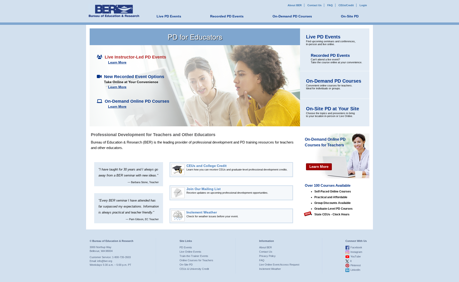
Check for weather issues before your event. (212, 214)
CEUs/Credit (346, 5)
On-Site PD (350, 16)
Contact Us (314, 5)
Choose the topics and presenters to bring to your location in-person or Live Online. (332, 111)
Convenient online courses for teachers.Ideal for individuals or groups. (333, 84)
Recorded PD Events (227, 16)
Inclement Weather (270, 268)
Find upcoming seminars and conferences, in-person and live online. (330, 40)
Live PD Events (169, 16)
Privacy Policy (267, 256)
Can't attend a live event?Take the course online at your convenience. (336, 58)
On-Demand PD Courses (292, 16)
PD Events (186, 247)
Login (363, 5)
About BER (295, 5)
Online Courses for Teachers (196, 260)
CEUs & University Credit (194, 268)
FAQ (330, 5)
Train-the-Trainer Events (194, 256)
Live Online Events (190, 251)
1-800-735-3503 (121, 257)
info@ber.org (104, 261)
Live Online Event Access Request (279, 264)
